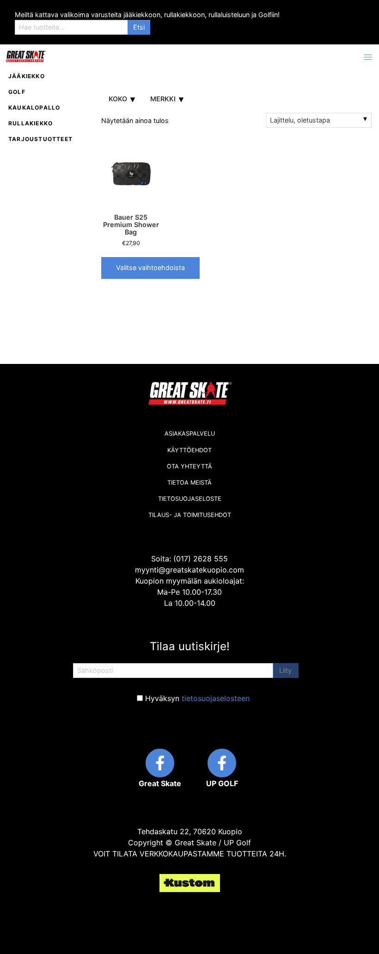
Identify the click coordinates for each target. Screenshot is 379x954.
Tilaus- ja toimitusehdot (189, 514)
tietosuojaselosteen (216, 698)
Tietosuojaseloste (189, 498)
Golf (16, 91)
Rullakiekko (30, 123)
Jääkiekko (26, 76)
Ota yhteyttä (189, 466)
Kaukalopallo (34, 107)
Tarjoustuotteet (40, 138)
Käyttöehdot (189, 450)
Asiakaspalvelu (190, 433)
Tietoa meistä (189, 482)
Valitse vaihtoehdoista (150, 267)
